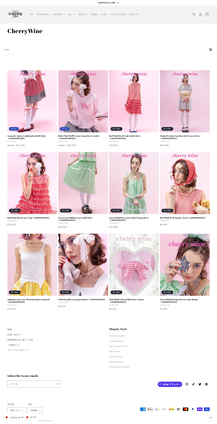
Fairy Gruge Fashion (118, 346)
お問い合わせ (13, 334)
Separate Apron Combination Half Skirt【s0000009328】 (26, 137)
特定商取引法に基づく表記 (20, 339)
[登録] (57, 383)
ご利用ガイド (13, 345)
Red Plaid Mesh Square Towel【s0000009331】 (183, 218)
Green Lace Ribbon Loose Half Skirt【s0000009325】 (75, 219)
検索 (9, 329)
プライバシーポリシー (18, 350)
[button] (58, 14)
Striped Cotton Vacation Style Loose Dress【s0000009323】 (180, 137)
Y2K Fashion (114, 351)
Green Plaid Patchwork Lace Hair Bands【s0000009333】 (179, 300)
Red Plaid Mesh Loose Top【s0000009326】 (28, 218)
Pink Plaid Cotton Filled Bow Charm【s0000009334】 (126, 300)
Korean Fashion (116, 361)
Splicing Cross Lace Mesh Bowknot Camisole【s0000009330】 (28, 300)
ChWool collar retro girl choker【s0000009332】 (82, 299)
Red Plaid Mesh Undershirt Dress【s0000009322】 (125, 137)
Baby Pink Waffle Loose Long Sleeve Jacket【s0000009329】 (79, 137)
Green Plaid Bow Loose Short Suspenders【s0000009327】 (129, 219)
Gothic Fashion (116, 356)
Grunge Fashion (116, 341)
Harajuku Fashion (117, 335)
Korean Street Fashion (119, 367)
